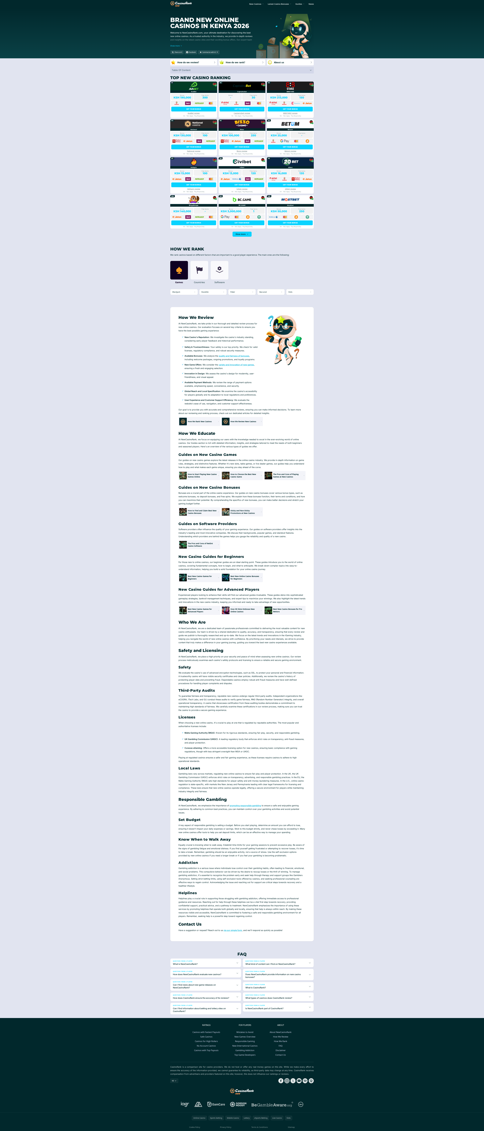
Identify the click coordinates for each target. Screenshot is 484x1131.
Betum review (290, 151)
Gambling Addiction (244, 1050)
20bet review (290, 189)
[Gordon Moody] (238, 1104)
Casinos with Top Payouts (206, 1050)
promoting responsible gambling (245, 805)
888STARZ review (290, 113)
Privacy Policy (225, 1127)
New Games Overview (244, 1036)
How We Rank (280, 1041)
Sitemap (291, 1127)
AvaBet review (194, 113)
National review (193, 151)
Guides (298, 4)
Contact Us (280, 1054)
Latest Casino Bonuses (278, 4)
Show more (241, 234)
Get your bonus (193, 109)
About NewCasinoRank (281, 1032)
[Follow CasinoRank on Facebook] (280, 1080)
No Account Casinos (206, 1045)
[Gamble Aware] (272, 1104)
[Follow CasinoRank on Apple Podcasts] (311, 1080)
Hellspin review (193, 189)
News (311, 4)
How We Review (280, 1036)
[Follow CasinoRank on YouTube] (299, 1080)
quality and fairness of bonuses (234, 356)
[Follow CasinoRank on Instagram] (286, 1080)
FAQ (281, 1045)
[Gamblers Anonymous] (198, 1104)
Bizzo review (242, 151)
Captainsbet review (242, 113)
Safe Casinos (206, 1036)
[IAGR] (185, 1104)
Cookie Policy (194, 1127)
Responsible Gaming (245, 1041)
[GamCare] (216, 1104)
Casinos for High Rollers (206, 1041)
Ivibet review (242, 189)
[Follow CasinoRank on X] (293, 1080)
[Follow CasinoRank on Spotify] (305, 1080)
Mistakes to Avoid (244, 1032)
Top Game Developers (245, 1054)
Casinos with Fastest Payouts (206, 1032)
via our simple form (233, 930)
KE (173, 1080)
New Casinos (255, 4)
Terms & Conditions (259, 1127)
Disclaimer (281, 1050)
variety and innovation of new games (236, 364)
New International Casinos (245, 1045)
